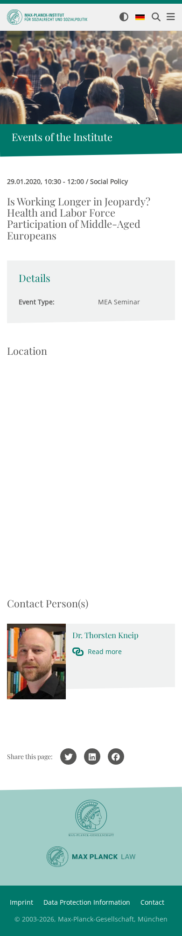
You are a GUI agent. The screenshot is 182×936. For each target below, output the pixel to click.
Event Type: (37, 301)
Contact (152, 902)
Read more (105, 651)
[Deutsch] (140, 17)
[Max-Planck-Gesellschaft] (91, 818)
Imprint (21, 902)
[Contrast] (123, 17)
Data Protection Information (86, 902)
